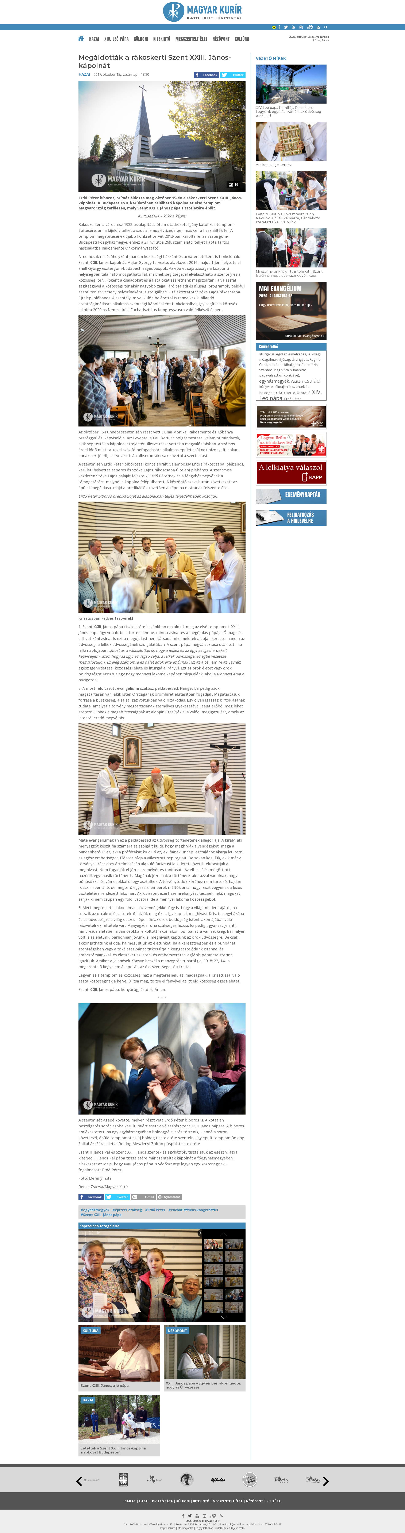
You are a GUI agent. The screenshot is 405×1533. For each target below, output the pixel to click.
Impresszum (167, 1528)
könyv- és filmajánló (275, 386)
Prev (79, 1481)
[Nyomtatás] (169, 1199)
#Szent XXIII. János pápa (101, 1214)
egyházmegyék (274, 381)
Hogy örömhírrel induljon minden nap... (285, 295)
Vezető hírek (271, 58)
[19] (162, 191)
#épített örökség (127, 1210)
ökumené (285, 392)
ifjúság (284, 359)
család (312, 380)
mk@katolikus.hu (238, 1524)
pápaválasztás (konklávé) (279, 375)
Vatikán (297, 381)
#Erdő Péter (155, 1210)
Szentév (265, 370)
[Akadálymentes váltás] (274, 28)
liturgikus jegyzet (273, 354)
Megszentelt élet (192, 39)
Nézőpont (221, 39)
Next (326, 1481)
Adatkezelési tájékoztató (230, 1528)
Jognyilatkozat (204, 1528)
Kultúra (242, 39)
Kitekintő (161, 39)
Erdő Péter (292, 399)
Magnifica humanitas (289, 370)
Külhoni (141, 39)
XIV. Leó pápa (116, 39)
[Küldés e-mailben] (143, 1199)
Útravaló (303, 392)
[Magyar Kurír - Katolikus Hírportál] (202, 20)
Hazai (94, 39)
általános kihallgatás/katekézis (293, 364)
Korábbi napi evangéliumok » (304, 336)
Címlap (130, 1501)
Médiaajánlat (185, 1528)
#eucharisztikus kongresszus (193, 1210)
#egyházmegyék (95, 1210)
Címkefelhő (268, 347)
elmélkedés (297, 354)
